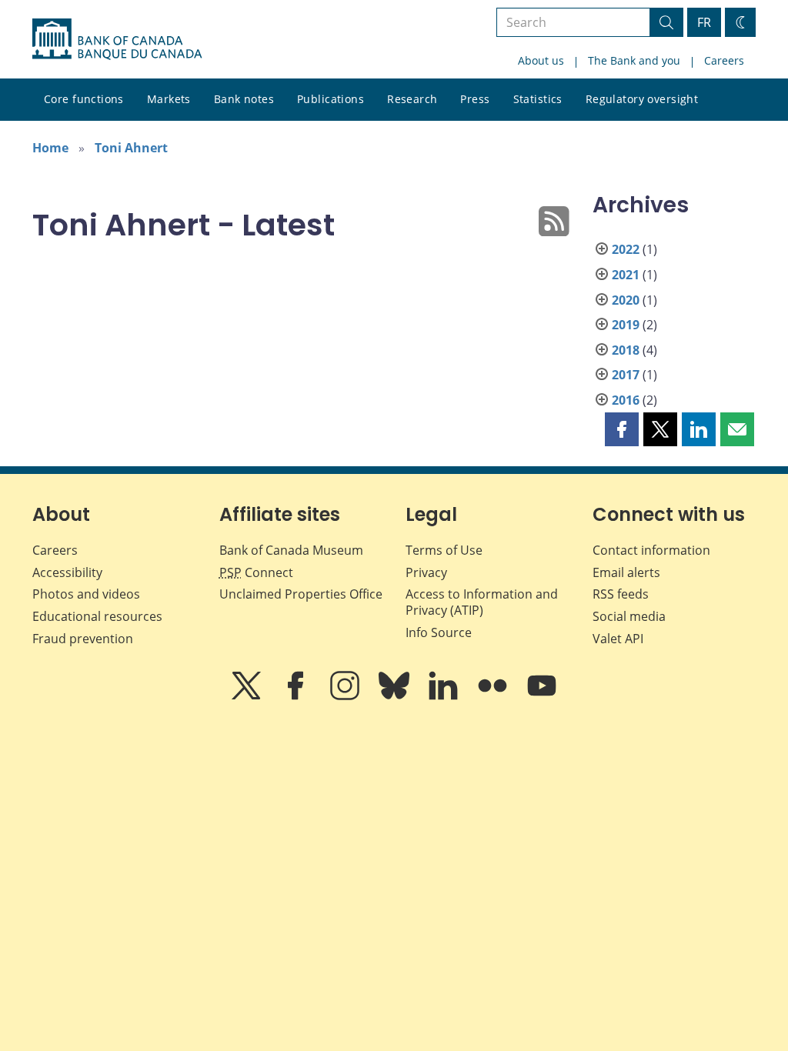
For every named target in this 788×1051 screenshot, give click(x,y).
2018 (625, 350)
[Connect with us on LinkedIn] (444, 696)
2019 (625, 324)
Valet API (618, 638)
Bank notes (244, 99)
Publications (330, 99)
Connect (256, 572)
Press (474, 99)
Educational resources (97, 616)
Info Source (439, 632)
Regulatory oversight (642, 99)
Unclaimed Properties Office (300, 594)
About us (541, 60)
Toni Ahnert (131, 147)
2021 (625, 274)
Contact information (651, 550)
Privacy (426, 572)
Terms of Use (444, 550)
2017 (625, 374)
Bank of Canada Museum (291, 550)
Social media (629, 616)
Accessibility (67, 572)
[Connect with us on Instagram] (346, 696)
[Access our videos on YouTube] (542, 696)
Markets (169, 99)
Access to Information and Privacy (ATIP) (482, 602)
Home (50, 147)
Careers (724, 60)
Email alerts (626, 572)
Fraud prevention (82, 638)
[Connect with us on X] (247, 696)
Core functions (84, 99)
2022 (625, 249)
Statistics (538, 99)
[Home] (117, 39)
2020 (625, 300)
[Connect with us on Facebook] (297, 696)
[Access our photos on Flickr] (494, 696)
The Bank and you (634, 60)
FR (704, 22)
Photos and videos (86, 594)
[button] (622, 429)
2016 (625, 400)
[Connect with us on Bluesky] (395, 696)
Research (412, 99)
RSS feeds (621, 594)
